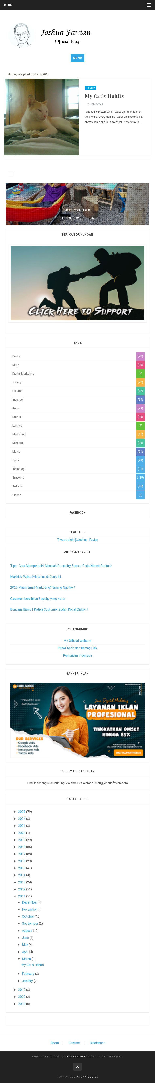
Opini (15, 460)
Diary (15, 365)
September (30, 923)
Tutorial (17, 486)
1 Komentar (95, 104)
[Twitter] (70, 218)
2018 (22, 847)
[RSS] (92, 218)
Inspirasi (17, 399)
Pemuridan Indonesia (77, 655)
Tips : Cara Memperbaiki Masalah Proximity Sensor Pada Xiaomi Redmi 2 (61, 566)
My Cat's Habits (104, 96)
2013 (22, 882)
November (30, 909)
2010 (22, 990)
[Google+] (77, 218)
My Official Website (77, 641)
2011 (22, 896)
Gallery (16, 382)
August (27, 931)
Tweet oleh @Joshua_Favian (77, 540)
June (26, 938)
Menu (8, 5)
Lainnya (17, 425)
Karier (16, 408)
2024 (22, 819)
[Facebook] (62, 218)
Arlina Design (87, 1077)
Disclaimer (97, 1043)
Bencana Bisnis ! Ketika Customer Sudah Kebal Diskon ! (49, 609)
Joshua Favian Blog (76, 1056)
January (28, 981)
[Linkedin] (85, 218)
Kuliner (16, 417)
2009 (22, 997)
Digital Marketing (23, 373)
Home (12, 74)
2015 (22, 868)
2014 (22, 875)
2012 (22, 889)
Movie (16, 451)
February (28, 974)
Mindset (17, 443)
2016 (22, 861)
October (28, 916)
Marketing (18, 434)
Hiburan (90, 88)
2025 (22, 812)
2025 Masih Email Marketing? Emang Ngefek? (42, 587)
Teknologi (18, 469)
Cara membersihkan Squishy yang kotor (37, 599)
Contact (74, 1043)
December (30, 902)
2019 (22, 840)
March (27, 959)
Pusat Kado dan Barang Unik (77, 648)
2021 (22, 826)
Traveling (18, 477)
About (54, 1043)
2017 (22, 854)
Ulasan (16, 495)
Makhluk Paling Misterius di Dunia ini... (36, 577)
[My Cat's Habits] (41, 117)
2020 (22, 833)
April (25, 952)
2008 (22, 1004)
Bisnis (16, 356)
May (25, 945)
